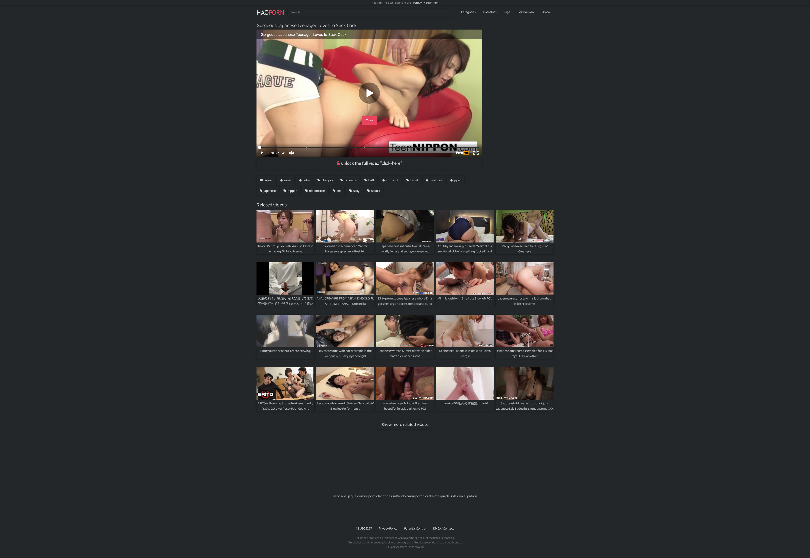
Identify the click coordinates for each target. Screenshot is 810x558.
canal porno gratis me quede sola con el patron (441, 496)
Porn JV (417, 2)
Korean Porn (431, 2)
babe (306, 180)
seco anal (340, 496)
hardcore (435, 180)
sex (338, 191)
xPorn (545, 12)
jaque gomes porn (361, 496)
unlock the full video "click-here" (371, 163)
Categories (468, 12)
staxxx (375, 191)
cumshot (391, 180)
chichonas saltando (391, 496)
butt (370, 180)
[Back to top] (798, 544)
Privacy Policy (388, 528)
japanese (269, 191)
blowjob (326, 180)
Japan (267, 180)
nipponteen (316, 191)
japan (457, 180)
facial (414, 180)
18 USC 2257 (364, 528)
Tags (507, 12)
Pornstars (490, 12)
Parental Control (415, 528)
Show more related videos (405, 424)
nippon (292, 191)
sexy (355, 191)
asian (287, 180)
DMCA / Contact (443, 528)
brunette (350, 180)
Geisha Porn (526, 12)
